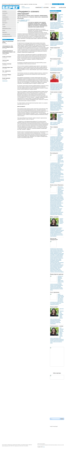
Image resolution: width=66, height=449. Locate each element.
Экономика (5, 13)
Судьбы (3, 26)
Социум (4, 15)
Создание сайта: (40, 446)
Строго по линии (5, 60)
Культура (4, 20)
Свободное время (6, 34)
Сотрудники (46, 7)
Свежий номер (38, 7)
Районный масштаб (6, 28)
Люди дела (4, 32)
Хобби (3, 30)
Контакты (53, 7)
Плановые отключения (6, 63)
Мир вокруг (4, 22)
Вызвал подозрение (6, 78)
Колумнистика (5, 18)
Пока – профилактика (6, 71)
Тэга (44, 446)
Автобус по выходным (6, 56)
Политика (4, 11)
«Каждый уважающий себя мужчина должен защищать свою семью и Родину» (8, 52)
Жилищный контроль (7, 36)
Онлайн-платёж (62, 7)
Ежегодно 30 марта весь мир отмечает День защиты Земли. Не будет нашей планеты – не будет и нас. (61, 53)
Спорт (3, 24)
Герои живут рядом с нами (7, 67)
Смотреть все (4, 80)
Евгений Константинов (23, 20)
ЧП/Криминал (5, 17)
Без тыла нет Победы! (6, 74)
